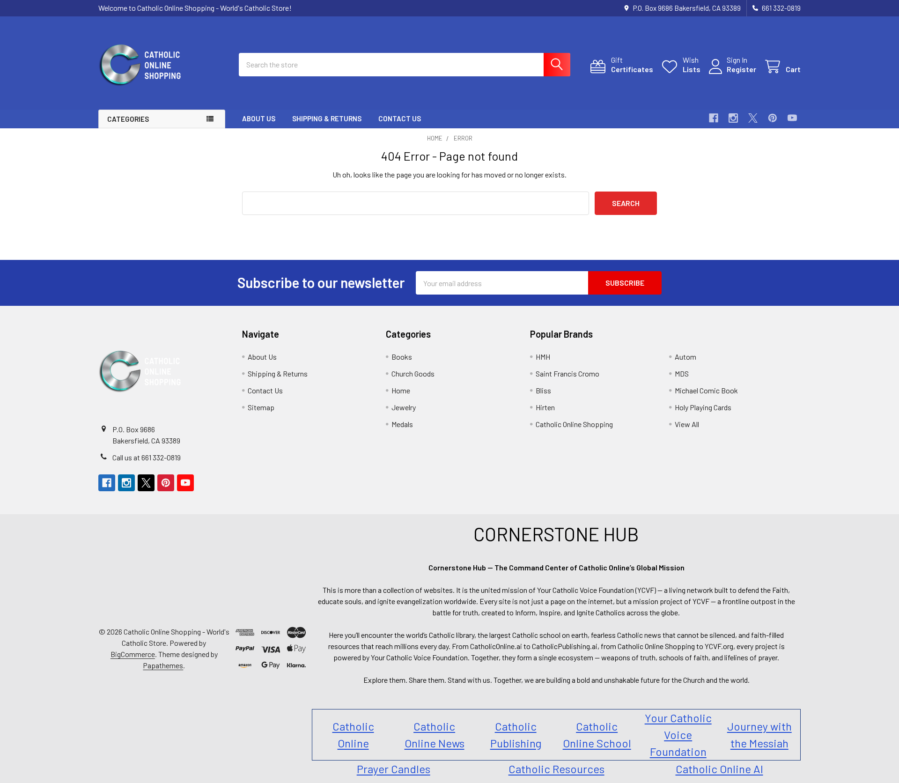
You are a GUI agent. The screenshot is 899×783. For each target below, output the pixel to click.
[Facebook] (713, 118)
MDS (682, 373)
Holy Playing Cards (703, 407)
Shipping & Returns (326, 118)
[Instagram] (733, 118)
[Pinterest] (772, 118)
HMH (543, 356)
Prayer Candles (393, 769)
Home (400, 390)
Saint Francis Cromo (567, 373)
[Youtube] (792, 118)
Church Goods (413, 373)
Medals (402, 424)
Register (741, 69)
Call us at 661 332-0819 (146, 457)
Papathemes (163, 665)
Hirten (545, 407)
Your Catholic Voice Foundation (678, 734)
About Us (258, 118)
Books (401, 356)
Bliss (543, 390)
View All (687, 424)
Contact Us (399, 118)
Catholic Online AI (719, 769)
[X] (752, 118)
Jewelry (403, 407)
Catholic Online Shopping (574, 424)
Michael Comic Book (706, 390)
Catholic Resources (556, 769)
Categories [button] (128, 119)
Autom (685, 356)
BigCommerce (133, 654)
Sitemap (261, 407)
